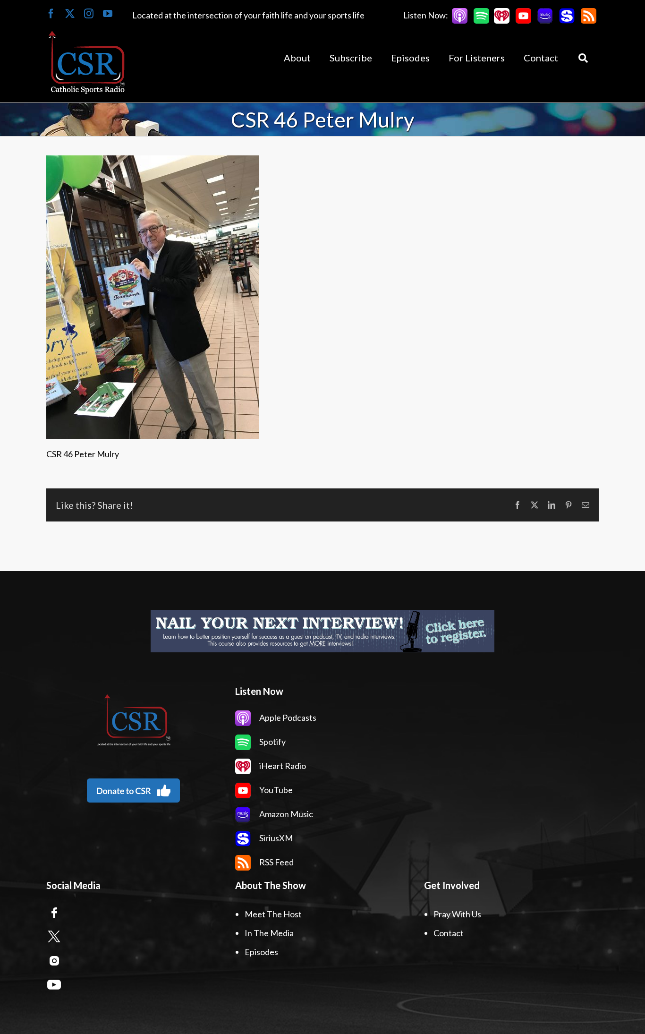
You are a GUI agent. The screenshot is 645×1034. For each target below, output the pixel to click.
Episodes (261, 952)
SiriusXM (275, 838)
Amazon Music (285, 814)
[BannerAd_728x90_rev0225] (322, 631)
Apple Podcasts (287, 717)
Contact (448, 933)
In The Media (269, 933)
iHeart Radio (282, 766)
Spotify (272, 741)
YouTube (275, 790)
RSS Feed (276, 862)
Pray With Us (457, 914)
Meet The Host (273, 914)
